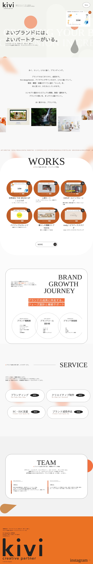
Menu (86, 5)
